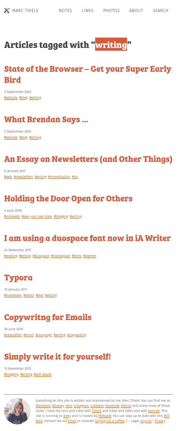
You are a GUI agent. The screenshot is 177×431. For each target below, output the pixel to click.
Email (72, 421)
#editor (29, 295)
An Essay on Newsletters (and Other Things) (88, 158)
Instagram (81, 406)
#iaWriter (89, 256)
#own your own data (37, 216)
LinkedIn (97, 406)
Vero (68, 406)
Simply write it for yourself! (57, 356)
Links (88, 10)
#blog (23, 97)
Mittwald (104, 416)
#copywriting (76, 335)
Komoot (154, 411)
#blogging (61, 216)
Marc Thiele (25, 10)
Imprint (146, 421)
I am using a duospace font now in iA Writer (87, 237)
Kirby (67, 416)
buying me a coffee (109, 421)
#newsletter (13, 335)
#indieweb (12, 216)
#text (39, 295)
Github (126, 406)
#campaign (43, 335)
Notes (65, 10)
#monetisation (59, 177)
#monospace (60, 256)
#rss (75, 177)
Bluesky (58, 406)
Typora (18, 277)
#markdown (13, 295)
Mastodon (43, 406)
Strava (96, 411)
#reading (10, 256)
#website (11, 97)
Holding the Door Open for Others (68, 198)
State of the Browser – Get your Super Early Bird (87, 73)
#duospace (41, 256)
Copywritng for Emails (47, 316)
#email (29, 335)
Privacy (160, 421)
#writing (35, 97)
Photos (111, 10)
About (136, 10)
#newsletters (23, 177)
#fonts (77, 256)
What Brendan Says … (46, 119)
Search (160, 10)
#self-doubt (43, 374)
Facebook (112, 406)
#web (8, 177)
